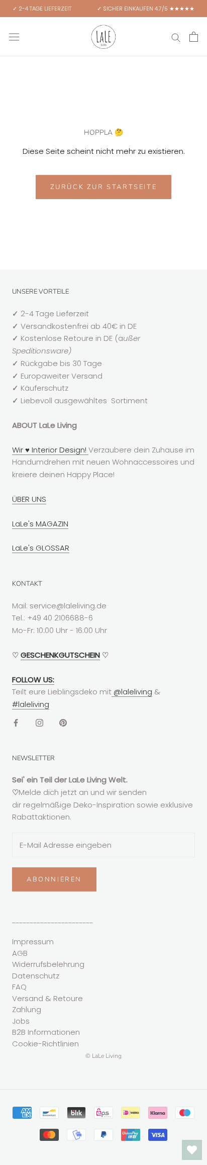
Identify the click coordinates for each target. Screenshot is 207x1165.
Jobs (21, 1021)
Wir (18, 449)
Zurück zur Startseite (103, 187)
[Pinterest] (63, 722)
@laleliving (132, 691)
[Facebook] (16, 722)
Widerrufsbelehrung (48, 964)
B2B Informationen (46, 1032)
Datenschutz (35, 975)
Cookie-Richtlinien (45, 1043)
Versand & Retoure (47, 998)
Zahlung (26, 1009)
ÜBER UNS (29, 499)
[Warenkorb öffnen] (193, 37)
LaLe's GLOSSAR (40, 548)
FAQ (19, 986)
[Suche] (175, 36)
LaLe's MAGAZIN (40, 523)
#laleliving (30, 704)
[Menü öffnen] (14, 37)
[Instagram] (39, 722)
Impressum (33, 941)
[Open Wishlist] (192, 1150)
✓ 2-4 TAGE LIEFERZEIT (42, 9)
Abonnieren (54, 879)
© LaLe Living (103, 1056)
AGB (20, 953)
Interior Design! (59, 449)
